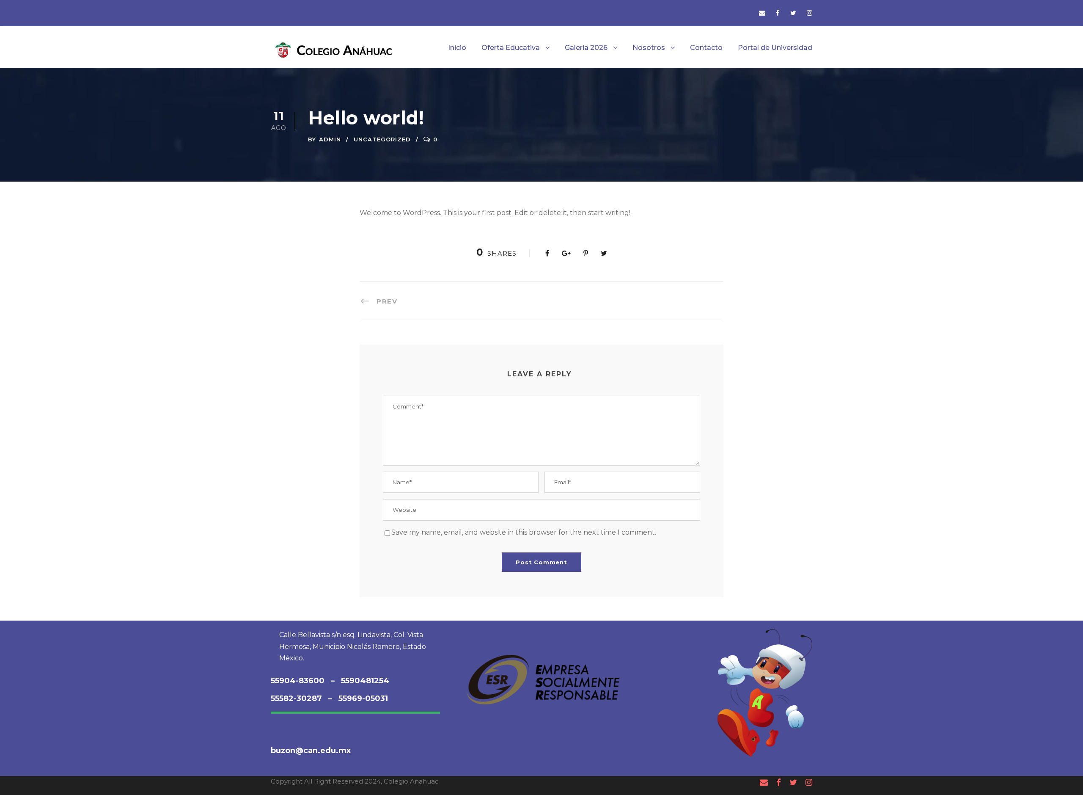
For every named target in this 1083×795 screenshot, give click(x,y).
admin (330, 139)
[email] (762, 13)
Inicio (457, 48)
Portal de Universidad (775, 48)
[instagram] (809, 13)
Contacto (706, 48)
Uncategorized (382, 139)
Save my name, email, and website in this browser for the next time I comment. (523, 532)
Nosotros (648, 48)
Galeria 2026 (586, 48)
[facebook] (778, 13)
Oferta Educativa (510, 48)
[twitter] (793, 13)
